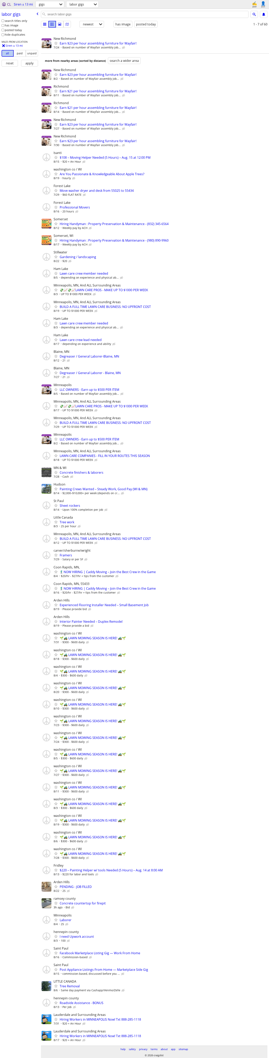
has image (11, 25)
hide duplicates (15, 34)
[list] (44, 24)
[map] (67, 24)
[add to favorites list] (56, 43)
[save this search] (263, 14)
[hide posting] (124, 47)
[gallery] (59, 24)
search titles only (16, 21)
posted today (13, 30)
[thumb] (52, 24)
